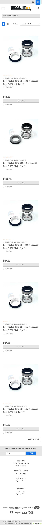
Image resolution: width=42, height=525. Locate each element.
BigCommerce (13, 523)
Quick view (21, 69)
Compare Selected (33, 439)
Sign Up (23, 478)
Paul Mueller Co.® (8, 78)
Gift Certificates (21, 473)
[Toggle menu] (3, 8)
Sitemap (17, 521)
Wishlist (21, 476)
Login (17, 478)
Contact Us (21, 491)
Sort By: (15, 24)
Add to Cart (21, 101)
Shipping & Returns (21, 481)
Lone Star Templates (30, 523)
